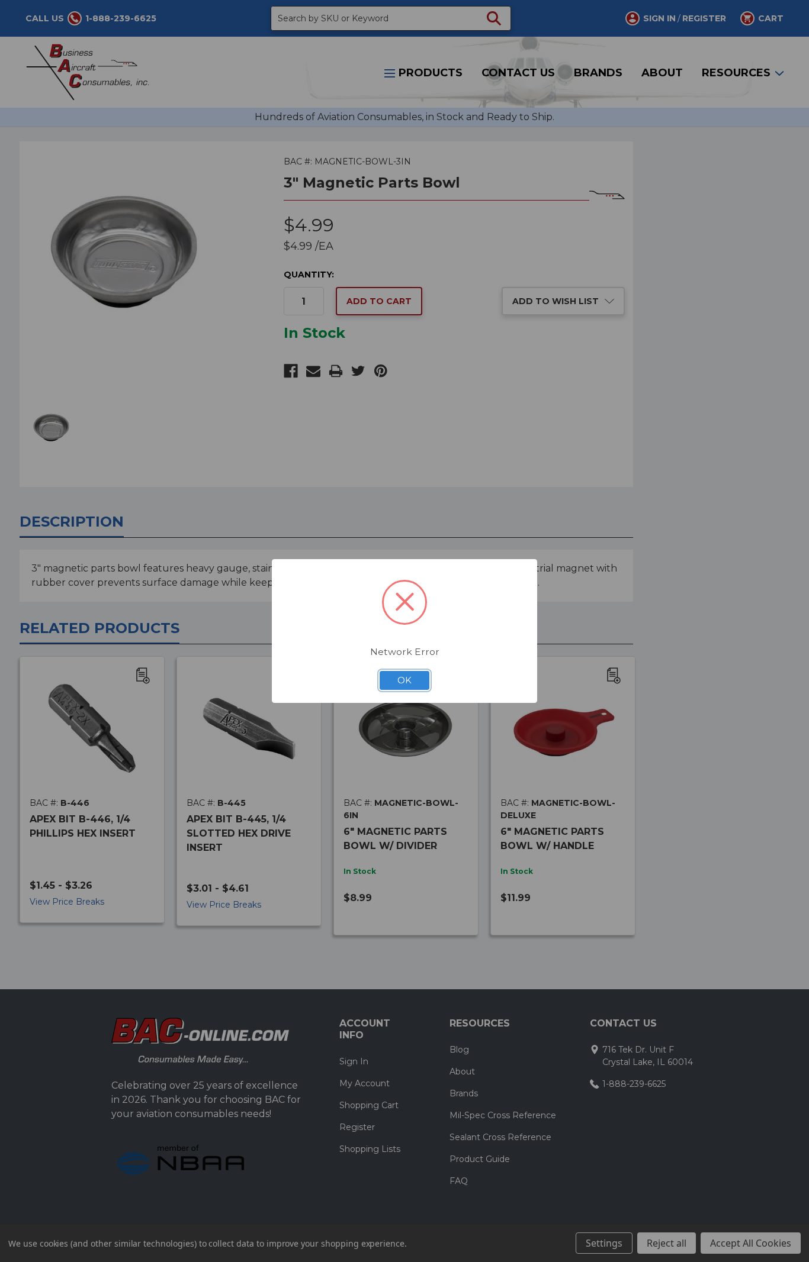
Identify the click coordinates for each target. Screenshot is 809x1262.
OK (404, 680)
